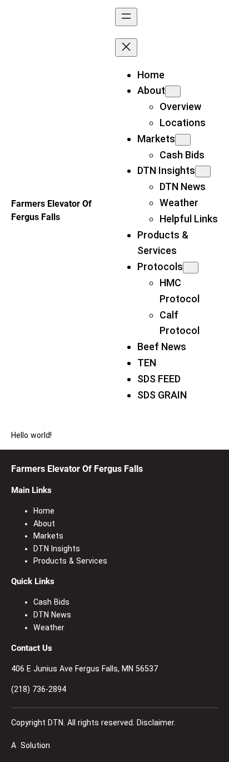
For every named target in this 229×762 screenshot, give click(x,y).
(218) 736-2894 (38, 689)
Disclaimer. (156, 722)
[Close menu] (126, 47)
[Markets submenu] (183, 140)
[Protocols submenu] (190, 267)
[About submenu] (173, 91)
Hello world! (31, 435)
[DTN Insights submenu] (203, 171)
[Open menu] (126, 17)
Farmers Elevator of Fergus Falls (77, 469)
